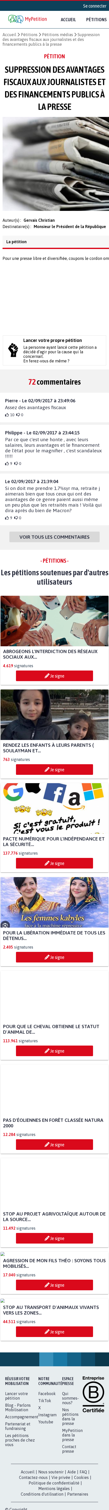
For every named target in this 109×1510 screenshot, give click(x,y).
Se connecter (94, 6)
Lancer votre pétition (16, 1492)
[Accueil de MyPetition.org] (28, 19)
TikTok (44, 1497)
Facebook (47, 1490)
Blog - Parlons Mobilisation (18, 1504)
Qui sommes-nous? (70, 1495)
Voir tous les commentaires (54, 540)
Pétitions (29, 34)
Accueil (68, 19)
